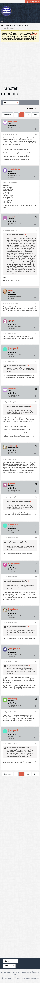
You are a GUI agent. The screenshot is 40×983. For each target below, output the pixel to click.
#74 (36, 712)
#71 (36, 576)
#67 (36, 402)
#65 (36, 333)
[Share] (35, 128)
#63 (36, 230)
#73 (36, 661)
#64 (36, 303)
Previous (7, 115)
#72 (36, 622)
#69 (36, 497)
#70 (36, 537)
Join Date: (11, 128)
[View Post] (25, 234)
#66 (36, 361)
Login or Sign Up (31, 2)
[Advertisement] (20, 63)
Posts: (10, 129)
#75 (36, 743)
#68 (36, 459)
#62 (36, 182)
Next (35, 115)
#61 (36, 134)
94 (28, 115)
